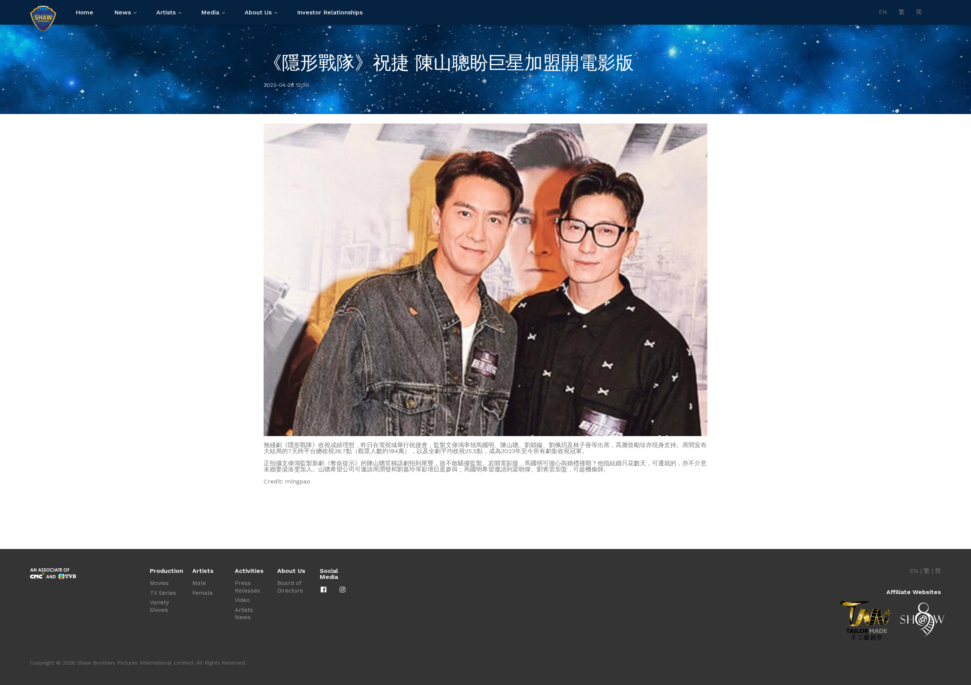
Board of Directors (290, 587)
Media (210, 12)
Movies (159, 583)
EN (883, 12)
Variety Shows (159, 606)
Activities (249, 571)
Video (242, 600)
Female (202, 593)
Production (166, 571)
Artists (166, 12)
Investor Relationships (330, 12)
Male (199, 583)
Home (84, 12)
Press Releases (247, 587)
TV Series (163, 593)
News (122, 12)
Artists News (244, 614)
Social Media (329, 574)
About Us (258, 12)
